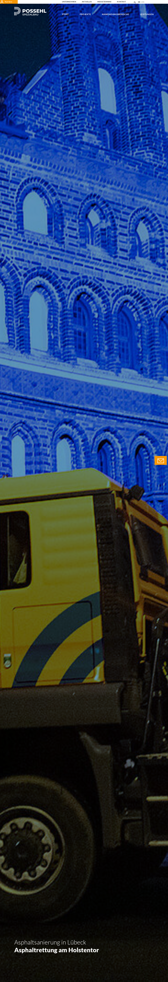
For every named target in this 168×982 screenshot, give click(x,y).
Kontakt (121, 2)
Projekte (85, 14)
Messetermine (104, 2)
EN (143, 2)
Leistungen (147, 14)
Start (65, 14)
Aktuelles (87, 2)
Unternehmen (69, 2)
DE (139, 2)
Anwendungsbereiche (115, 14)
